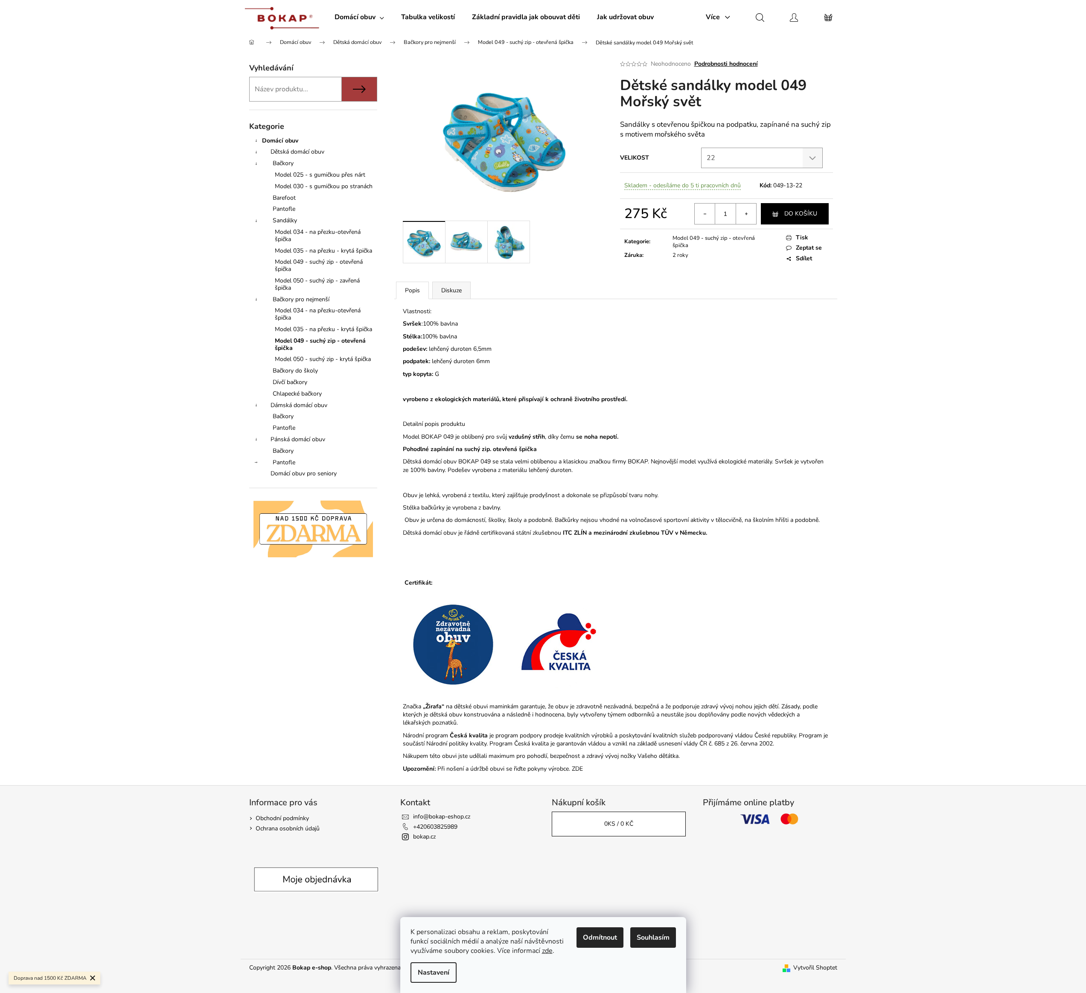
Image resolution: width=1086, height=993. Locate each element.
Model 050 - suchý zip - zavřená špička (317, 284)
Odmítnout (600, 937)
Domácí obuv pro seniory (304, 473)
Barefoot (284, 198)
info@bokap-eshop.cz (441, 816)
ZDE (577, 769)
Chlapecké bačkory (297, 394)
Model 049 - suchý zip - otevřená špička (319, 265)
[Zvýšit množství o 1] (746, 214)
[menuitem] (359, 17)
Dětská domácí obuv (297, 152)
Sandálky (285, 220)
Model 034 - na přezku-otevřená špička (318, 235)
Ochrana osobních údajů (288, 828)
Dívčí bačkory (290, 382)
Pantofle (284, 209)
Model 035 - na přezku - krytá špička (323, 251)
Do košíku (800, 214)
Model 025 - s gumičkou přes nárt (320, 175)
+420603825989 (435, 827)
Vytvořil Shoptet (815, 968)
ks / (618, 824)
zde (547, 950)
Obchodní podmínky (282, 818)
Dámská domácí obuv (299, 405)
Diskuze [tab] (451, 290)
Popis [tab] (412, 290)
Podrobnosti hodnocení (726, 64)
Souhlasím (653, 937)
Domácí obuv (280, 141)
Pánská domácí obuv (298, 439)
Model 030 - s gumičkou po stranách (324, 186)
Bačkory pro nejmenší (301, 299)
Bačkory (283, 163)
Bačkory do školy (295, 371)
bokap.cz (424, 837)
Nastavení (433, 972)
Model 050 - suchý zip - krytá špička (323, 359)
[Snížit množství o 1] (705, 214)
